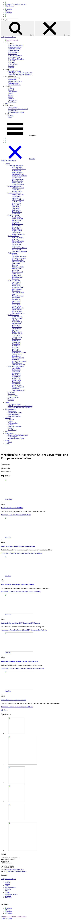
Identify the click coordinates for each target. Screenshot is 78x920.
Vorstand (11, 90)
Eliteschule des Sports (14, 81)
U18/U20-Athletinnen (15, 55)
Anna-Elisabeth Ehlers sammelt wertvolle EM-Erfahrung (19, 661)
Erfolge (10, 97)
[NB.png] (22, 764)
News (6, 103)
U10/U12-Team (13, 64)
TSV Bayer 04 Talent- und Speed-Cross (20, 73)
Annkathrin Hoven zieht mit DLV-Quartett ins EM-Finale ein (20, 623)
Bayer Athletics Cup (14, 85)
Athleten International (14, 47)
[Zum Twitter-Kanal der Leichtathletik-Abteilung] (7, 910)
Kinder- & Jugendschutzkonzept (18, 109)
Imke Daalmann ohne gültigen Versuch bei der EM (17, 584)
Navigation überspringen (8, 37)
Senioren (11, 67)
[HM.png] (16, 801)
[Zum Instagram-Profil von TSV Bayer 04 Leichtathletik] (8, 911)
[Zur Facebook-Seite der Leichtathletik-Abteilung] (8, 908)
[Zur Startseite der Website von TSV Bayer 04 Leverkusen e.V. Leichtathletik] (14, 916)
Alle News (4, 710)
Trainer (10, 93)
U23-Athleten (12, 54)
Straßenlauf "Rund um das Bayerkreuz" (20, 74)
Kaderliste (11, 66)
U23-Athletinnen (13, 52)
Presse (10, 117)
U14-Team (11, 62)
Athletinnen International (15, 45)
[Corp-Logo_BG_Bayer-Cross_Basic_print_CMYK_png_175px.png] (16, 733)
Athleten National (13, 50)
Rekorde (11, 98)
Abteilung (11, 88)
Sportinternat (12, 79)
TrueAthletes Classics (14, 71)
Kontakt (10, 115)
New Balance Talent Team (16, 59)
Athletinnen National (14, 49)
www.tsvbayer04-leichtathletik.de (16, 871)
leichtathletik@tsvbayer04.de (14, 869)
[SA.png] (16, 820)
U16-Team (11, 61)
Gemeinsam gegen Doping (16, 112)
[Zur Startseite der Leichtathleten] (12, 40)
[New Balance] (9, 6)
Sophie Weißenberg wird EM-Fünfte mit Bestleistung (18, 546)
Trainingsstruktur (13, 83)
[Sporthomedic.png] (22, 850)
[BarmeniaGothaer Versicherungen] (15, 4)
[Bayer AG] (5, 2)
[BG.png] (16, 782)
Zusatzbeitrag (12, 102)
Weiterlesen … (16, 515)
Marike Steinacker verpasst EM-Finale (13, 700)
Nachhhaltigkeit (13, 110)
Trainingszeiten (13, 91)
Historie (10, 95)
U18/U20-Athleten (14, 57)
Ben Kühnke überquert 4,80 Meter (12, 508)
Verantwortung (12, 100)
